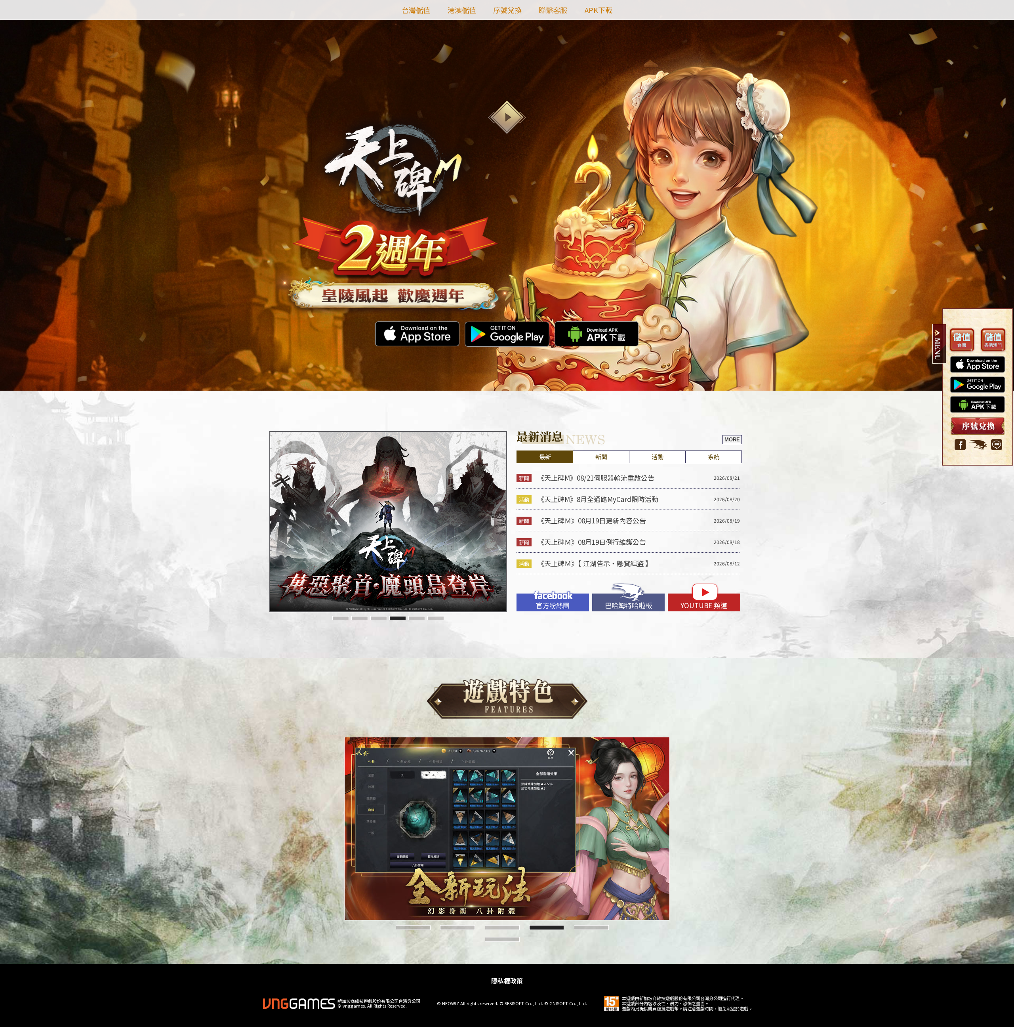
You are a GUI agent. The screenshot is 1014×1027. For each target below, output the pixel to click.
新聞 (601, 456)
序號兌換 (507, 10)
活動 (657, 456)
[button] (340, 618)
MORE (732, 440)
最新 (545, 456)
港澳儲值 (462, 10)
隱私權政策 (507, 980)
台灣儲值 (416, 10)
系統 (714, 456)
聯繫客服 (553, 10)
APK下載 (598, 10)
